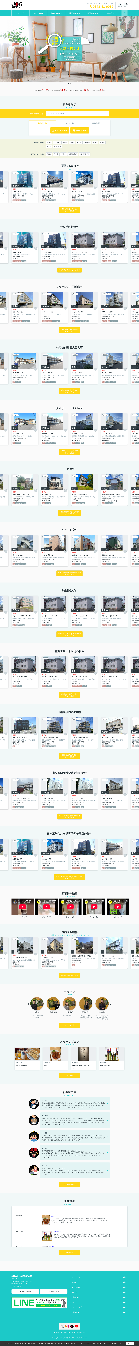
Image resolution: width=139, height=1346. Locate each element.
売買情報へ (75, 1312)
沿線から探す (56, 13)
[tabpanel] (69, 49)
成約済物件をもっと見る (69, 975)
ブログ (74, 1302)
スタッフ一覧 (69, 1025)
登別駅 (95, 142)
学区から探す (92, 13)
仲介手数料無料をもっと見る (69, 270)
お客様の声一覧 (69, 1184)
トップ (20, 13)
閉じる (130, 1343)
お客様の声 (75, 1297)
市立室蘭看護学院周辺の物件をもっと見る (69, 816)
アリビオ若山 (94, 917)
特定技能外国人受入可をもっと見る (69, 391)
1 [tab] (68, 83)
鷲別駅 (49, 142)
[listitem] (25, 187)
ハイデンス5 (23, 917)
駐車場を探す (96, 123)
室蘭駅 (72, 142)
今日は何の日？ (59, 1232)
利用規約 (56, 1332)
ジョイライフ (46, 917)
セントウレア (118, 917)
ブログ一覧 (69, 1075)
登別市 (56, 154)
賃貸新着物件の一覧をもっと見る (69, 210)
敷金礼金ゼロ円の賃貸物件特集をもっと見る (69, 634)
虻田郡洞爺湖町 (84, 154)
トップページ (76, 1277)
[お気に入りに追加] (5, 188)
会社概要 (74, 1282)
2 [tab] (70, 83)
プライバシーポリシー (69, 1332)
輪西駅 (102, 142)
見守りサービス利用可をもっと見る (69, 452)
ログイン (120, 6)
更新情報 (69, 1252)
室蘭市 (49, 154)
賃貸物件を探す (42, 123)
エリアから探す (38, 13)
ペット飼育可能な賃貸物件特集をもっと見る (69, 573)
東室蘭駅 (57, 142)
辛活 (52, 1216)
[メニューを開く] (124, 13)
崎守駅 (49, 146)
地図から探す (74, 13)
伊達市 (63, 154)
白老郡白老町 (73, 154)
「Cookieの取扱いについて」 (103, 1343)
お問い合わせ (26, 1291)
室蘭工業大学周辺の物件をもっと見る (69, 695)
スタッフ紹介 (76, 1287)
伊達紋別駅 (57, 146)
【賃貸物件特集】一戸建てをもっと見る (69, 512)
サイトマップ (82, 1332)
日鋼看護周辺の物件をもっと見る (69, 756)
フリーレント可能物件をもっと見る (69, 330)
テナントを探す (69, 123)
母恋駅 (79, 142)
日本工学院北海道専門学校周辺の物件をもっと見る (69, 877)
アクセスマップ (77, 1307)
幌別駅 (65, 142)
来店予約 (110, 13)
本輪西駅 (87, 142)
